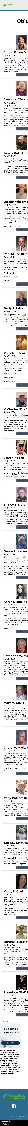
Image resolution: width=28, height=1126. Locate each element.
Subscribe (10, 1043)
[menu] (25, 6)
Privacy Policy (21, 1118)
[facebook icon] (14, 1105)
